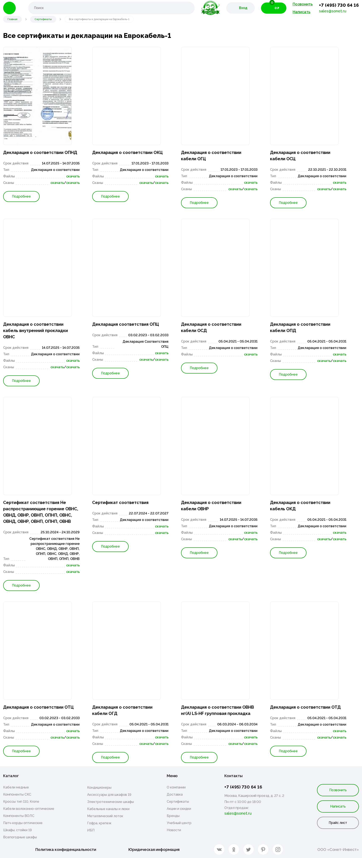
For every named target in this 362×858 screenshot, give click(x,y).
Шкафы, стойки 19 (17, 830)
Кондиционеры (99, 788)
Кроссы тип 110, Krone (21, 802)
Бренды (173, 816)
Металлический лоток (105, 816)
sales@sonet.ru (332, 11)
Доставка (175, 794)
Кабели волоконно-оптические (28, 809)
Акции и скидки (179, 809)
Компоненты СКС (17, 794)
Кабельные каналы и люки (108, 809)
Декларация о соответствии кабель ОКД (300, 505)
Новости (174, 830)
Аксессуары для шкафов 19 (109, 795)
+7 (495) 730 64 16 (339, 5)
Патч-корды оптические (23, 823)
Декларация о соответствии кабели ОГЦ (211, 155)
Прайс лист (338, 823)
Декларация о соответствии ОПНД (40, 152)
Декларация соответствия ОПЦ (125, 324)
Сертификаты (178, 802)
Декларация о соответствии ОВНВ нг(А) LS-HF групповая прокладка (217, 710)
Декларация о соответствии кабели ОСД (211, 327)
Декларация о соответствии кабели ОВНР (211, 505)
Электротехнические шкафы (110, 802)
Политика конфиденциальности (65, 849)
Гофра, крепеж (99, 823)
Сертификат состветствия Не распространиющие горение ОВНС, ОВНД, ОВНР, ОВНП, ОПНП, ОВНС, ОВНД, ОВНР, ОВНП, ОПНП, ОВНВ (40, 512)
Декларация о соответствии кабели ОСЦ (300, 155)
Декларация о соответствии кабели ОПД (300, 327)
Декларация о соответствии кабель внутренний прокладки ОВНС (35, 330)
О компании (176, 787)
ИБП (90, 830)
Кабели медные (16, 787)
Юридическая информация (154, 849)
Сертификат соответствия (120, 502)
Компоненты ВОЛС (18, 816)
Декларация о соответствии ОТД (305, 707)
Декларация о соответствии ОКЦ (127, 152)
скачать (73, 176)
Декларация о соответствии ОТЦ (38, 707)
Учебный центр (179, 823)
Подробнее (21, 196)
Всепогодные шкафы (20, 837)
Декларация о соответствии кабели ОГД (122, 710)
